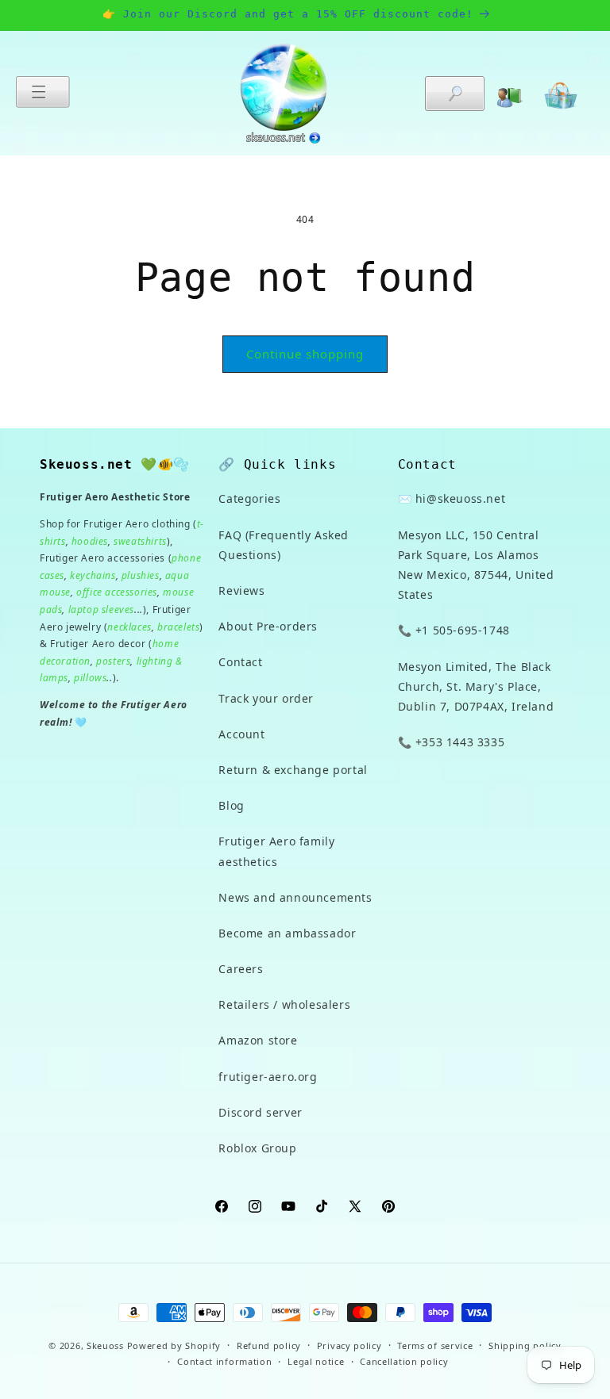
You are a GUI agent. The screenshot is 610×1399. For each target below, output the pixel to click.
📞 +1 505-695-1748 (454, 630)
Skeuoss (105, 1345)
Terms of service (435, 1345)
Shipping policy (525, 1345)
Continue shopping (305, 354)
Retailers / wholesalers (284, 1004)
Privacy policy (349, 1345)
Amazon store (257, 1040)
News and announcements (295, 897)
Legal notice (316, 1361)
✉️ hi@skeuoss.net (452, 498)
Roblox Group (257, 1148)
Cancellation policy (404, 1361)
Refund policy (269, 1345)
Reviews (241, 590)
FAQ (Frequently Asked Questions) (283, 544)
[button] (43, 92)
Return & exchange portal (292, 769)
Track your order (266, 698)
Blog (231, 805)
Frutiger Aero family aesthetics (276, 851)
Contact (240, 661)
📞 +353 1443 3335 (451, 741)
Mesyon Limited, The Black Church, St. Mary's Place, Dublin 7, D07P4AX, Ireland (476, 686)
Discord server (260, 1112)
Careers (240, 968)
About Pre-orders (268, 626)
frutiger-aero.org (267, 1076)
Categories (249, 498)
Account (241, 734)
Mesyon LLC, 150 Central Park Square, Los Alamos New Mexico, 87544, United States (476, 565)
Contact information (224, 1361)
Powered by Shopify (174, 1345)
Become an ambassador (287, 933)
